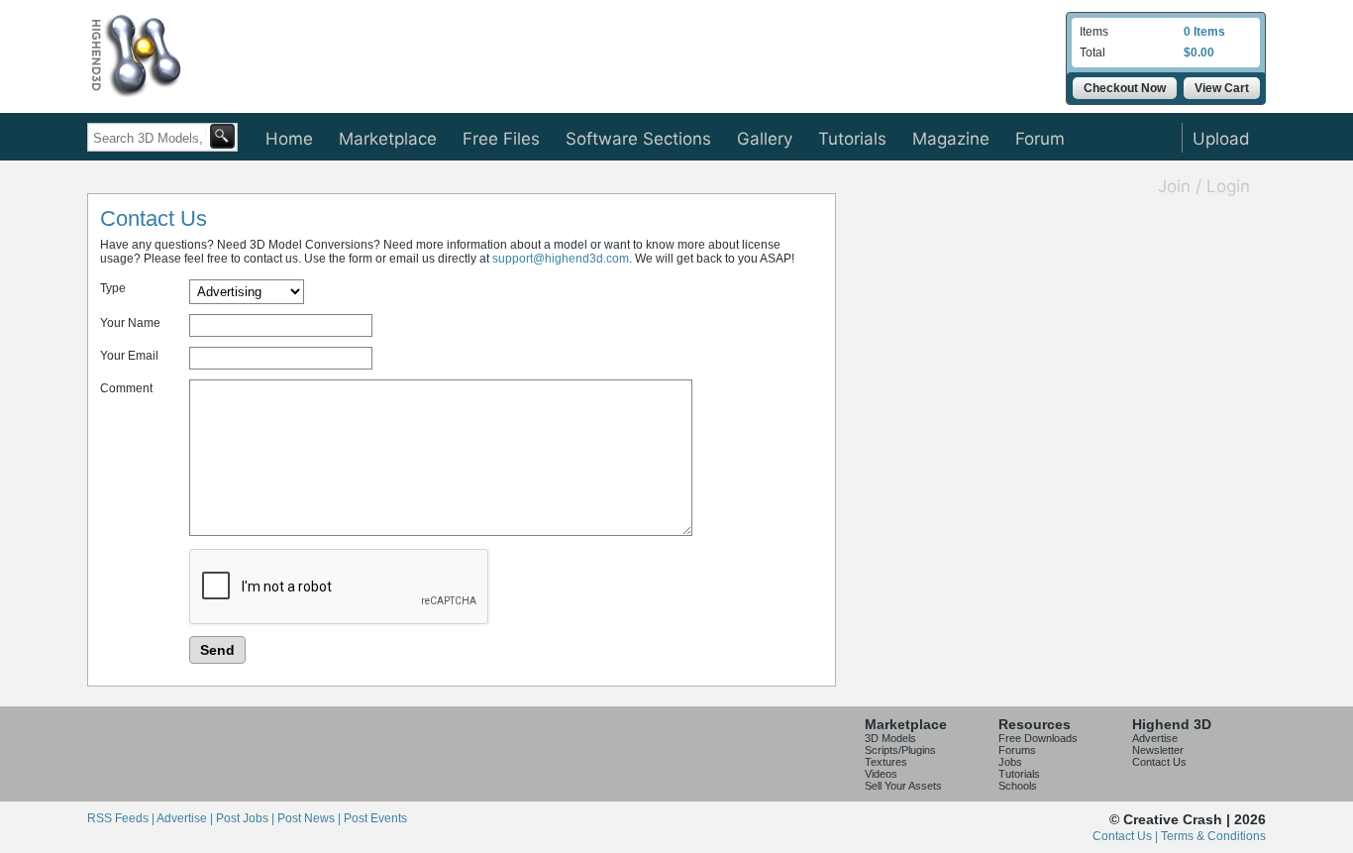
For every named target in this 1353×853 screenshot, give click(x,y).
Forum (1040, 139)
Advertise (1155, 738)
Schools (1017, 786)
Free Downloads (1038, 738)
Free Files (501, 139)
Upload (1221, 139)
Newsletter (1158, 750)
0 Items (1204, 32)
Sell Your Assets (903, 786)
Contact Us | (1127, 836)
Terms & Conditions (1213, 836)
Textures (886, 762)
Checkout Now (1125, 88)
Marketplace (388, 139)
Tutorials (852, 139)
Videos (881, 774)
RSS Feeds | (121, 818)
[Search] (222, 136)
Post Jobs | (246, 818)
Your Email (129, 356)
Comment (126, 388)
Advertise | (186, 818)
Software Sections (638, 139)
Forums (1017, 750)
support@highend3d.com (560, 259)
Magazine (950, 139)
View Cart (1222, 88)
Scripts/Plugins (900, 750)
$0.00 (1199, 52)
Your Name (130, 323)
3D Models (890, 738)
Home (289, 139)
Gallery (764, 139)
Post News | (310, 818)
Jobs (1010, 762)
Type (113, 288)
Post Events (375, 818)
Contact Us (1159, 762)
